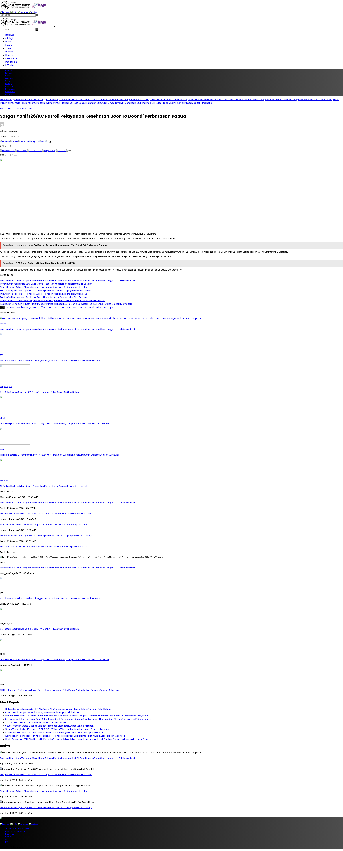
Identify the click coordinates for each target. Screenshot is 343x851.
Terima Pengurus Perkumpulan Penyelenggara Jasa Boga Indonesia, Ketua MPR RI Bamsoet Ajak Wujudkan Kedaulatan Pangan (66, 99)
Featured (10, 307)
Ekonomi (9, 45)
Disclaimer (10, 834)
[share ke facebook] (5, 141)
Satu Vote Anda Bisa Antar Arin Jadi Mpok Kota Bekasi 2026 (36, 722)
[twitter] (13, 12)
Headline (20, 307)
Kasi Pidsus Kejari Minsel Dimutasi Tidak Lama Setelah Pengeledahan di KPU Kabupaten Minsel (54, 732)
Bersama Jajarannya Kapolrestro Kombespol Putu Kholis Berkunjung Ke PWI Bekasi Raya (46, 807)
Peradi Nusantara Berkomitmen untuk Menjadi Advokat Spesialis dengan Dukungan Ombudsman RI (72, 102)
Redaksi (8, 836)
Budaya (9, 51)
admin (3, 131)
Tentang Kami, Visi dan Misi (17, 828)
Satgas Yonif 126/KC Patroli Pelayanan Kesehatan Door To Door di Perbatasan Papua (69, 307)
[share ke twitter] (14, 141)
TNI (30, 108)
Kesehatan (11, 58)
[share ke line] (42, 141)
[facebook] (5, 12)
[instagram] (23, 12)
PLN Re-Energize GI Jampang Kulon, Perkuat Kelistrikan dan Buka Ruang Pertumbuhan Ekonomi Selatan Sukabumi (59, 690)
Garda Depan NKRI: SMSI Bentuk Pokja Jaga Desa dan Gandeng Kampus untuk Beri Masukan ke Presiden (54, 659)
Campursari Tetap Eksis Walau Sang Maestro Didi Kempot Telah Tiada (42, 712)
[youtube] (33, 12)
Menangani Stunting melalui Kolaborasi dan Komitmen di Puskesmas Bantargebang (168, 102)
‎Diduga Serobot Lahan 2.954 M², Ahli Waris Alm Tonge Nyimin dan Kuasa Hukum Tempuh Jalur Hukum (58, 709)
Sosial (8, 48)
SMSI (7, 839)
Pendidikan (11, 61)
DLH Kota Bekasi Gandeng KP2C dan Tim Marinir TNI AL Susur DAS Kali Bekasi (39, 628)
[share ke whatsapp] (23, 141)
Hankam (9, 55)
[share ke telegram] (34, 141)
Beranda (9, 34)
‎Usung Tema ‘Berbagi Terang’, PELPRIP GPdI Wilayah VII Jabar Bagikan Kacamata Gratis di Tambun (57, 729)
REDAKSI (9, 65)
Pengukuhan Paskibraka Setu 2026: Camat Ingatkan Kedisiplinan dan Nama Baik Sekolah (46, 774)
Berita (11, 108)
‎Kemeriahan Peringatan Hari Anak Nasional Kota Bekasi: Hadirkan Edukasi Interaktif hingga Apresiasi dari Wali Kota (65, 735)
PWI (7, 842)
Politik (8, 41)
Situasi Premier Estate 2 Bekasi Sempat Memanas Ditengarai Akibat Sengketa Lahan (49, 725)
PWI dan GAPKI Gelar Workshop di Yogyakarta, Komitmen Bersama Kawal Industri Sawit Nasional (50, 598)
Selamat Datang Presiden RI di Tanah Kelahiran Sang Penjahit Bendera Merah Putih (176, 99)
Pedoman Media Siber (15, 831)
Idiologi (9, 38)
